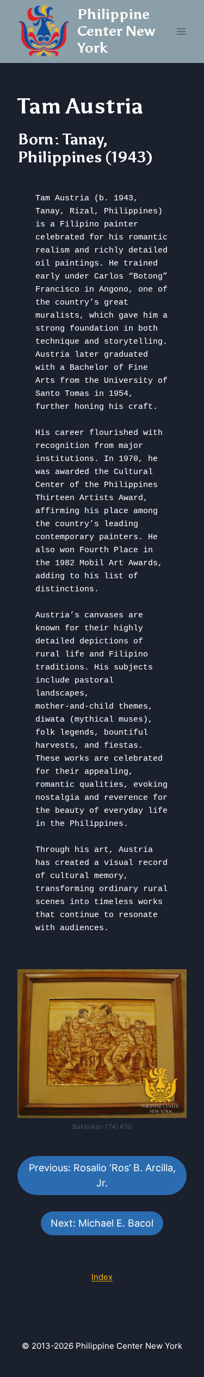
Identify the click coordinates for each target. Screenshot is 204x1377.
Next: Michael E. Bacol (102, 1223)
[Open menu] (181, 31)
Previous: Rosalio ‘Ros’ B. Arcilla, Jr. (102, 1175)
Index (102, 1277)
